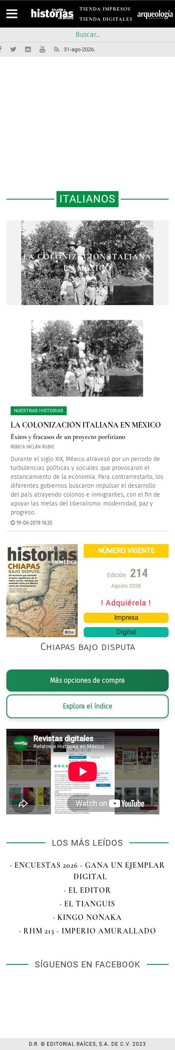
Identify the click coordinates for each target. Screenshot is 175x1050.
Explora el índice (88, 706)
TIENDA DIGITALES (106, 20)
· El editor (87, 890)
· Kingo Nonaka (87, 917)
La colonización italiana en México (86, 425)
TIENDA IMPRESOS (104, 10)
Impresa (126, 618)
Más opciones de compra (87, 680)
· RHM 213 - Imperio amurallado (87, 931)
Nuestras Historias (38, 411)
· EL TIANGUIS (87, 903)
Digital (126, 632)
